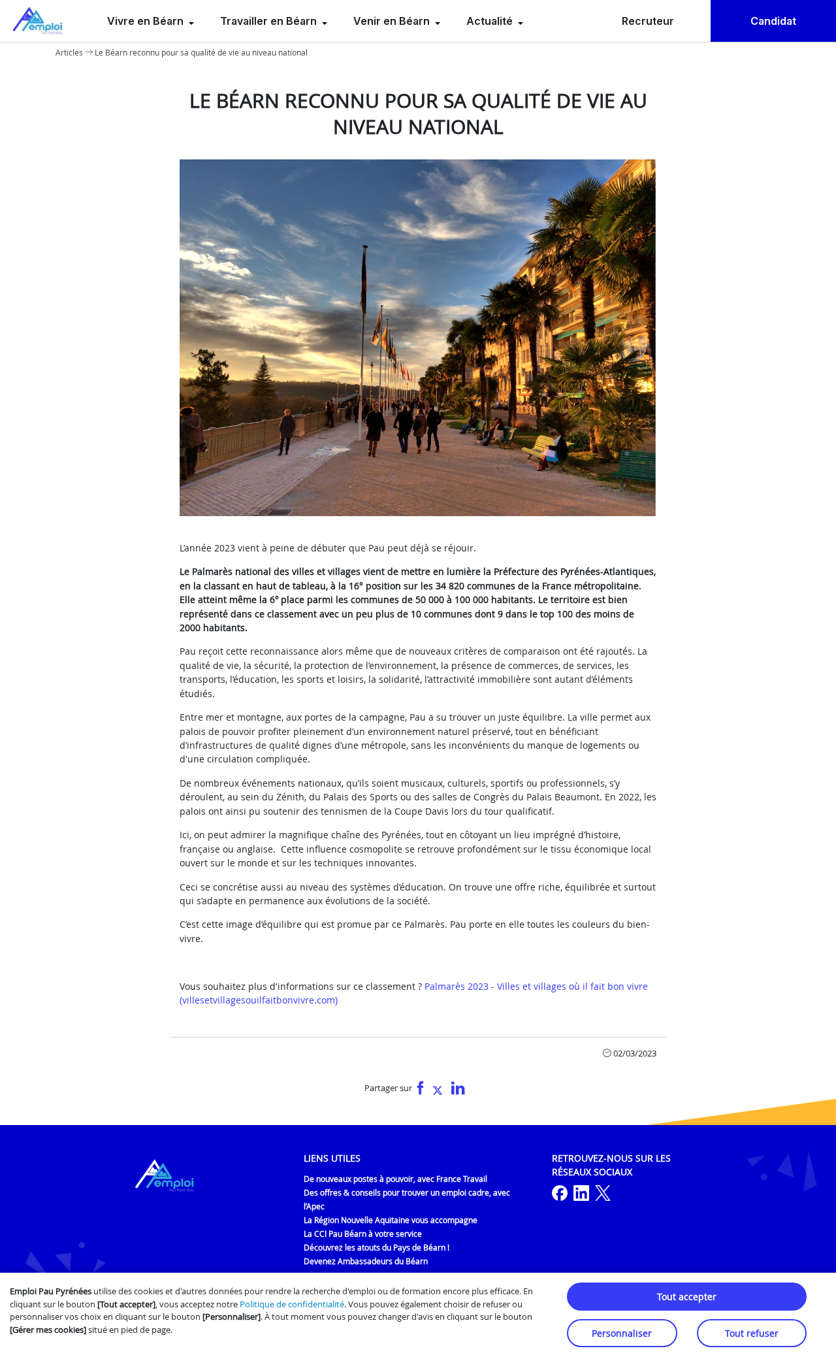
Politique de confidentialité (292, 1304)
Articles (69, 52)
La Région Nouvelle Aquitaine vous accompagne (390, 1220)
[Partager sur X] (437, 1089)
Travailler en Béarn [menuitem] (269, 20)
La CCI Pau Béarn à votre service (363, 1233)
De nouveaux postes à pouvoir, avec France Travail (395, 1178)
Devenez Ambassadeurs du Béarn (366, 1261)
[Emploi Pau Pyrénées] (37, 21)
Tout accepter (686, 1296)
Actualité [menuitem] (490, 20)
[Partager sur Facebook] (420, 1089)
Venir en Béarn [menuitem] (392, 20)
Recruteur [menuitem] (648, 20)
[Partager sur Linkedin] (458, 1089)
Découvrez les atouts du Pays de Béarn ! (376, 1247)
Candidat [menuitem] (773, 20)
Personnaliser (622, 1333)
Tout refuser (752, 1333)
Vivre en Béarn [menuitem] (146, 20)
